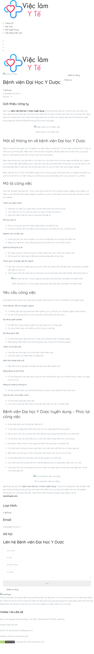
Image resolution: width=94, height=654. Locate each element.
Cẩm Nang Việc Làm (13, 33)
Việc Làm (9, 26)
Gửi (47, 583)
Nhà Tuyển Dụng (12, 30)
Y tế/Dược (7, 90)
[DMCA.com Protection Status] (7, 642)
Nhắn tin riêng (74, 75)
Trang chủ (9, 23)
